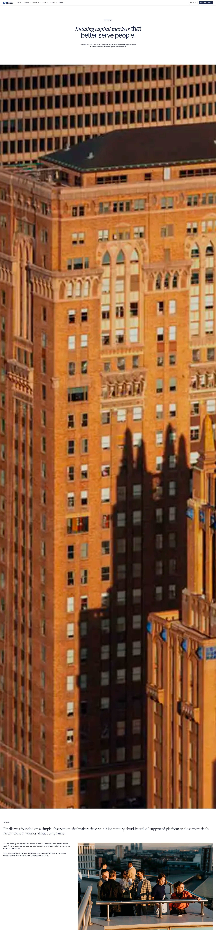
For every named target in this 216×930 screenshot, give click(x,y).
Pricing (61, 2)
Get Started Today (205, 2)
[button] (19, 2)
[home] (8, 3)
